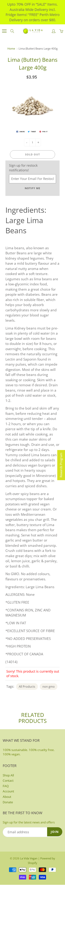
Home (11, 48)
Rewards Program (61, 465)
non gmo (48, 687)
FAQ (6, 786)
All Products (27, 687)
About (7, 797)
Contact (8, 780)
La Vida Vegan (28, 858)
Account (8, 791)
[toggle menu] (4, 31)
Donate (8, 802)
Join (55, 832)
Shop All (8, 775)
